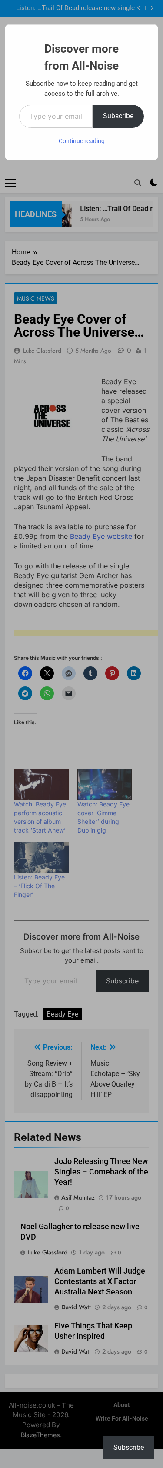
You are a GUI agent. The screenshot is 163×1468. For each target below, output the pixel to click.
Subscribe (118, 116)
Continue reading (82, 140)
